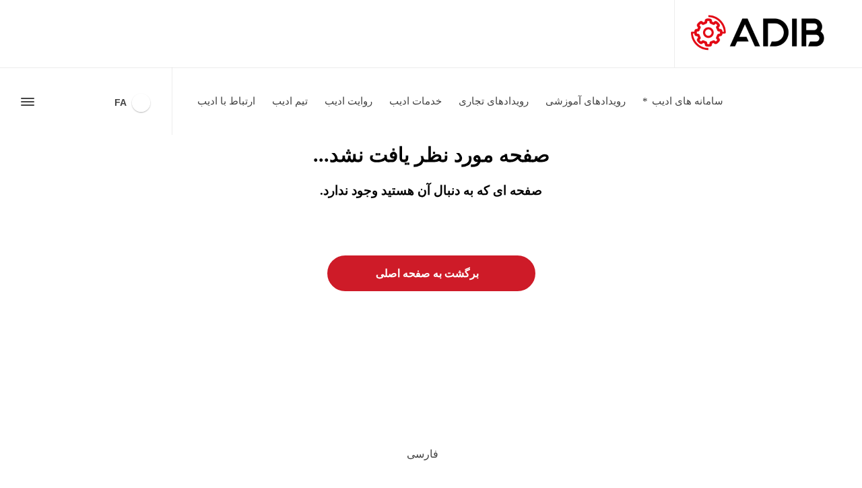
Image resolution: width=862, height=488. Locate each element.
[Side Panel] (30, 102)
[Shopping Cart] (74, 101)
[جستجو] (51, 101)
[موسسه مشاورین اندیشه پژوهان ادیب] (758, 33)
